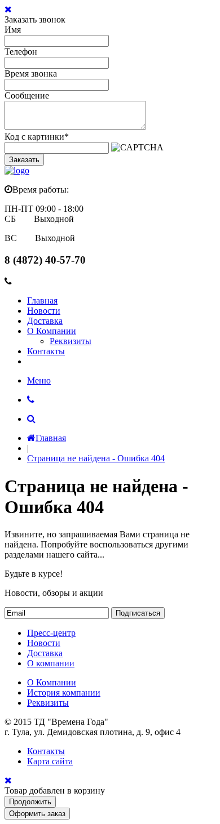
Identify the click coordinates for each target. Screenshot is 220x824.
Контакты (46, 351)
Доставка (45, 321)
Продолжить (30, 802)
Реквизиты (70, 341)
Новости (43, 310)
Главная (42, 300)
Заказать (24, 159)
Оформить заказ (37, 813)
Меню (39, 380)
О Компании (51, 331)
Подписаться (138, 613)
